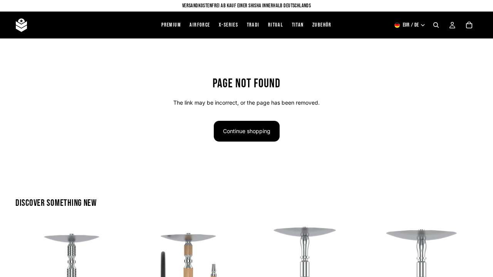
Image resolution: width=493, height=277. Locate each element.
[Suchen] (436, 25)
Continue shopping (246, 131)
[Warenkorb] (469, 25)
